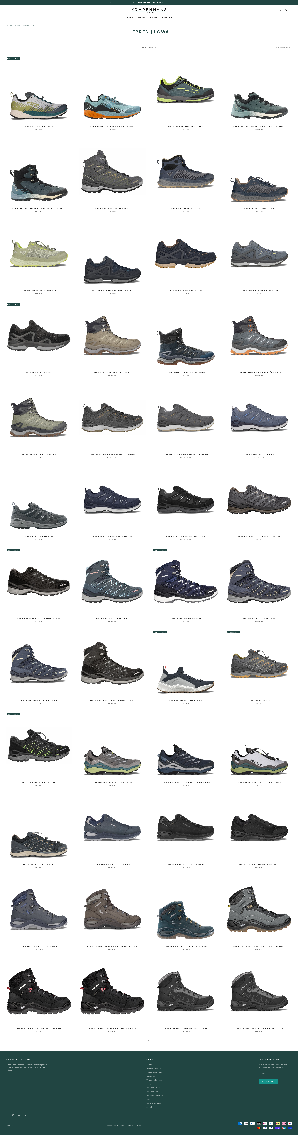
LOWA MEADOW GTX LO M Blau (38, 864)
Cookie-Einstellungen (154, 1103)
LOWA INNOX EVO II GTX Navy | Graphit (112, 536)
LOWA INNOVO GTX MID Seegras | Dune (39, 454)
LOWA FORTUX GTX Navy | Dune (259, 208)
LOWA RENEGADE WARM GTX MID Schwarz (185, 1028)
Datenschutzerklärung (154, 1095)
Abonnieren (268, 1081)
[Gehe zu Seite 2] (155, 1040)
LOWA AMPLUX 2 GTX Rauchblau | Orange (112, 126)
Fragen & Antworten (153, 1068)
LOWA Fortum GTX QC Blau (185, 208)
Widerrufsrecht (152, 1092)
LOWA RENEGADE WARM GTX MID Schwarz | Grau (259, 1028)
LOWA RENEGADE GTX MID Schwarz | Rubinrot (39, 1028)
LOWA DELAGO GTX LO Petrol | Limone (186, 126)
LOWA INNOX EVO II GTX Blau (259, 454)
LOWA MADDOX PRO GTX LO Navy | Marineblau (186, 782)
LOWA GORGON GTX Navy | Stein (185, 290)
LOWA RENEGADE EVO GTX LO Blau (112, 864)
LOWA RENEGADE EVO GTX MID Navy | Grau (186, 946)
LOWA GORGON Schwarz (38, 372)
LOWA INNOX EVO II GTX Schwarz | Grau (185, 536)
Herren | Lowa (29, 25)
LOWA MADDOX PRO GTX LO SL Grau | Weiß (259, 782)
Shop (19, 25)
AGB (148, 1099)
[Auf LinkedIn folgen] (25, 1115)
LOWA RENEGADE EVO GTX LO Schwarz (186, 864)
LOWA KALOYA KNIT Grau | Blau (185, 700)
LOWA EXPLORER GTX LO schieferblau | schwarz (259, 126)
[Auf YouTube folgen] (19, 1115)
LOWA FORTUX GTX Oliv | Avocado (39, 290)
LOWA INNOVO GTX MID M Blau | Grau (186, 372)
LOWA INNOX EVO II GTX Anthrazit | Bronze (185, 454)
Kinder (154, 17)
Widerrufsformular (153, 1088)
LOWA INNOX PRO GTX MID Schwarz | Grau (112, 700)
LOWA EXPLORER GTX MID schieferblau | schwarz (38, 208)
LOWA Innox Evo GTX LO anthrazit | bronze (112, 454)
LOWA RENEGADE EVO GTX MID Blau (39, 946)
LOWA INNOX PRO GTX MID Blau (112, 618)
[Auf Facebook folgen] (7, 1115)
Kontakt (149, 1065)
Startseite (10, 25)
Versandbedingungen (154, 1080)
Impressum (150, 1084)
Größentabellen (152, 1076)
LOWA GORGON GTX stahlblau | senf (259, 290)
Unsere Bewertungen (154, 1072)
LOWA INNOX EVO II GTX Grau (39, 536)
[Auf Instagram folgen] (13, 1115)
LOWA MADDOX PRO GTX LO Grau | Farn (112, 782)
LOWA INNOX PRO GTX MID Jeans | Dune (39, 700)
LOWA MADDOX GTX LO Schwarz (38, 782)
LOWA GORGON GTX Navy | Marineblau (112, 290)
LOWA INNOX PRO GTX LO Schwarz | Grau (38, 618)
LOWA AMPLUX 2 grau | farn (38, 126)
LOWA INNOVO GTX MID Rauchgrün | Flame (259, 372)
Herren (142, 17)
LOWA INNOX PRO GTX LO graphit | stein (259, 536)
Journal (149, 1107)
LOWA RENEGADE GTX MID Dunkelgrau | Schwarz (259, 946)
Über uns (167, 17)
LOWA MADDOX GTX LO (259, 700)
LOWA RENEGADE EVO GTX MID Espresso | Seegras (112, 946)
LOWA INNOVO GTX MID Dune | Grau (112, 372)
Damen (129, 17)
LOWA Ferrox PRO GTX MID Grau (112, 208)
